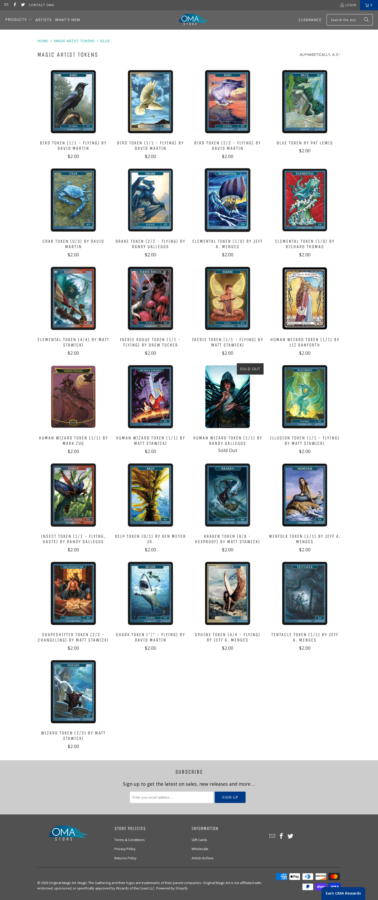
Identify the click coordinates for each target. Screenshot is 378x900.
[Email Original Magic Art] (6, 5)
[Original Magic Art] (190, 20)
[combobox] (350, 19)
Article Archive (202, 858)
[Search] (366, 19)
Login (350, 5)
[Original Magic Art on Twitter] (23, 5)
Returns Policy (125, 858)
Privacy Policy (125, 848)
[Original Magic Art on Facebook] (14, 5)
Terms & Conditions (129, 839)
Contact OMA (41, 5)
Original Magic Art (62, 882)
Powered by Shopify (172, 888)
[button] (18, 20)
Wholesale (200, 848)
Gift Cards (199, 839)
